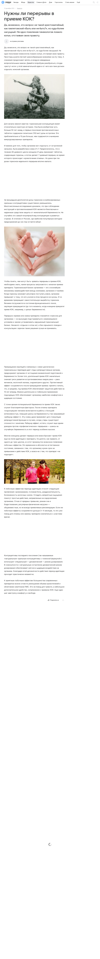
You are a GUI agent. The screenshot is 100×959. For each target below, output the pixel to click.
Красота (19, 8)
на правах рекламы (17, 41)
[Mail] (3, 2)
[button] (34, 96)
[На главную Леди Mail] (7, 2)
